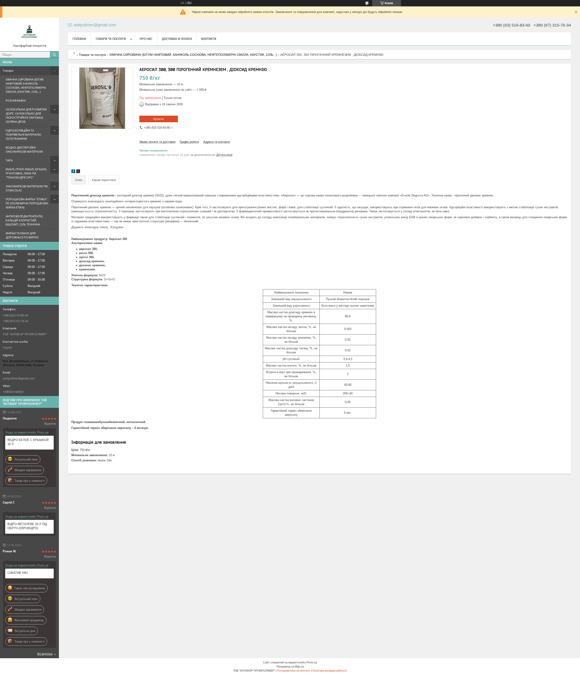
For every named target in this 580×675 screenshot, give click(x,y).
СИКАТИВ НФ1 (17, 573)
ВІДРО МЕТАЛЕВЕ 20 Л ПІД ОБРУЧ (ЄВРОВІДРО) (27, 526)
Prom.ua (312, 662)
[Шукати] (54, 54)
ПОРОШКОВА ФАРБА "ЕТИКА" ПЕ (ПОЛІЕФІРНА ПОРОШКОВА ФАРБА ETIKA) (27, 203)
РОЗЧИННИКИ (16, 100)
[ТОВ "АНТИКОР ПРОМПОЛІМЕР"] (29, 32)
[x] (78, 172)
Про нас (146, 39)
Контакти (208, 39)
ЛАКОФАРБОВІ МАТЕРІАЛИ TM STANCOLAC (27, 188)
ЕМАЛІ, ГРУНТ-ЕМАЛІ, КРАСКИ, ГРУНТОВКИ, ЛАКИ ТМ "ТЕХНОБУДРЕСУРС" (26, 173)
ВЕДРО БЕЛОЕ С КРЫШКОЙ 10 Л (27, 442)
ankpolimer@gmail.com (19, 378)
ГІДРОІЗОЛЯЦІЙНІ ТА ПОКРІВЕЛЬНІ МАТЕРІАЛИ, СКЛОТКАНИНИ (23, 134)
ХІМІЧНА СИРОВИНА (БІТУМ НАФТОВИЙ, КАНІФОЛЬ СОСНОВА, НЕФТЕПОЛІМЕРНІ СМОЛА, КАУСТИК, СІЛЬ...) (26, 85)
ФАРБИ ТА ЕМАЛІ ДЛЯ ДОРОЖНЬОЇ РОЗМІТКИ (22, 235)
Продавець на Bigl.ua (290, 666)
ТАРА (9, 160)
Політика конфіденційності (329, 670)
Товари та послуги (110, 39)
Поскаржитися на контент (293, 670)
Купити (158, 119)
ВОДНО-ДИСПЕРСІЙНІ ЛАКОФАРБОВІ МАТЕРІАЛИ (24, 149)
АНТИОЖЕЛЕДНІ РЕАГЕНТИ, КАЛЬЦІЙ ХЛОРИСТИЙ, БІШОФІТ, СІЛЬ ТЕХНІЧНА (24, 220)
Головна (79, 39)
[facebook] (73, 172)
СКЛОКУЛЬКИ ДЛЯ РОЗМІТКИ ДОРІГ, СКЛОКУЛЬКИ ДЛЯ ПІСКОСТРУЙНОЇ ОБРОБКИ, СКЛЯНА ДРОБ (26, 115)
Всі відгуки (44, 654)
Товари (8, 70)
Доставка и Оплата (177, 39)
